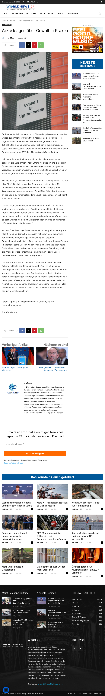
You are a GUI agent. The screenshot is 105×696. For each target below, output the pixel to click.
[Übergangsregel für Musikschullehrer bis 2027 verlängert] (87, 555)
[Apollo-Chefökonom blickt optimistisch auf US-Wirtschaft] (76, 130)
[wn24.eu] (3, 38)
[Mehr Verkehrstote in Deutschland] (76, 140)
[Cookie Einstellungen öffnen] (6, 692)
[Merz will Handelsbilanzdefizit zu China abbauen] (76, 86)
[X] (28, 45)
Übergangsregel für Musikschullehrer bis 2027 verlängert (85, 569)
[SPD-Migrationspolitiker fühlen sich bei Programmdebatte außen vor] (76, 117)
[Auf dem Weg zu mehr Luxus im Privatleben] (6, 612)
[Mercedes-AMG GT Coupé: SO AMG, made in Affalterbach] (6, 622)
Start (3, 21)
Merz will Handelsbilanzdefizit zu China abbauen (92, 86)
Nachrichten (12, 21)
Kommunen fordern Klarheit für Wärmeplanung (90, 97)
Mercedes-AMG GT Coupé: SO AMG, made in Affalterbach (23, 622)
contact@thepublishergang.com (51, 684)
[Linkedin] (80, 648)
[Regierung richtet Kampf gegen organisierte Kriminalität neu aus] (76, 107)
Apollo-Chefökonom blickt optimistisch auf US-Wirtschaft (92, 130)
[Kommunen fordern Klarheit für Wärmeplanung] (76, 97)
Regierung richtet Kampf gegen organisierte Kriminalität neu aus (92, 107)
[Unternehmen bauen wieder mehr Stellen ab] (52, 555)
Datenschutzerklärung (13, 463)
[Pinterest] (34, 45)
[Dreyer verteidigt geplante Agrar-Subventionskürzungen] (6, 600)
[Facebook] (101, 2)
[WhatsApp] (41, 45)
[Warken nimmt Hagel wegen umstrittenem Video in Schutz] (76, 76)
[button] (100, 13)
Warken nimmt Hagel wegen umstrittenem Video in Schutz (91, 76)
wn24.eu (11, 38)
